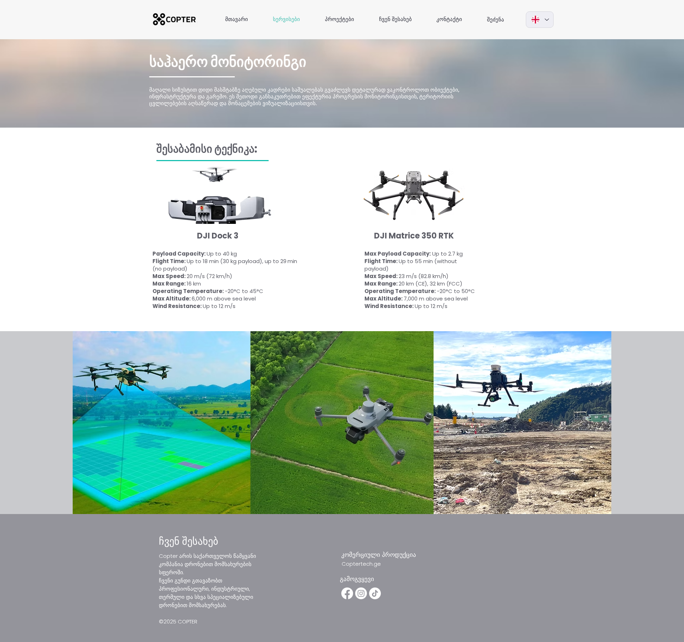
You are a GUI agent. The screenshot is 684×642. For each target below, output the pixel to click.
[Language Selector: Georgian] (540, 19)
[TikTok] (375, 593)
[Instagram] (361, 593)
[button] (180, 541)
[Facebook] (347, 593)
